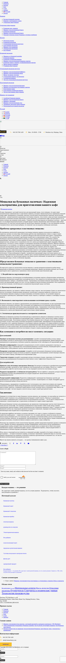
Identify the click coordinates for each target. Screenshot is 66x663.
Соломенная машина (9, 78)
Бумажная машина (8, 58)
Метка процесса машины (10, 64)
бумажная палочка (6, 209)
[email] (0, 135)
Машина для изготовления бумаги (13, 30)
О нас (5, 8)
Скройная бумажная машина (11, 98)
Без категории (6, 588)
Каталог (5, 5)
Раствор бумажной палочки (11, 19)
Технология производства (15, 593)
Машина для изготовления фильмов (14, 85)
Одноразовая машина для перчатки (13, 76)
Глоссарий (12, 588)
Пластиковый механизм (10, 45)
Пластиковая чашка (9, 89)
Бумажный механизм (9, 42)
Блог (4, 7)
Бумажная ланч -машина (10, 28)
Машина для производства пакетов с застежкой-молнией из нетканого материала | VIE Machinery (32, 624)
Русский (2, 109)
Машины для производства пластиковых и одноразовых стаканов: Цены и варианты (39, 581)
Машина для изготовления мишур (13, 99)
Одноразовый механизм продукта (13, 44)
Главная (5, 2)
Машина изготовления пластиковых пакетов (16, 87)
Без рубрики (7, 50)
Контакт (5, 617)
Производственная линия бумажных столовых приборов (20, 35)
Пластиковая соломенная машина (13, 90)
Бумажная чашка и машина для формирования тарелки (19, 62)
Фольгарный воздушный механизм (13, 106)
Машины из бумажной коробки (12, 56)
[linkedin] (2, 135)
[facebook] (1, 135)
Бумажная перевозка (9, 31)
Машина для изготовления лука (12, 103)
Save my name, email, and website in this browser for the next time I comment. (22, 471)
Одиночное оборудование (11, 22)
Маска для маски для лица (11, 75)
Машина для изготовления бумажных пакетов (17, 61)
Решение (6, 3)
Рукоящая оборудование (10, 66)
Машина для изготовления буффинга (14, 72)
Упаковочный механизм (10, 48)
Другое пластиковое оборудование (13, 92)
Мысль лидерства (42, 588)
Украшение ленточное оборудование (14, 104)
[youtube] (4, 135)
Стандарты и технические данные (40, 590)
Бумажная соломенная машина (12, 59)
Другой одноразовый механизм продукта (15, 79)
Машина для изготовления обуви (13, 73)
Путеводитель (17, 590)
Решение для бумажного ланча (12, 21)
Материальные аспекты (25, 588)
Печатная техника (8, 40)
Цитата (5, 13)
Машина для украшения (10, 47)
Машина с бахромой (9, 101)
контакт (5, 10)
